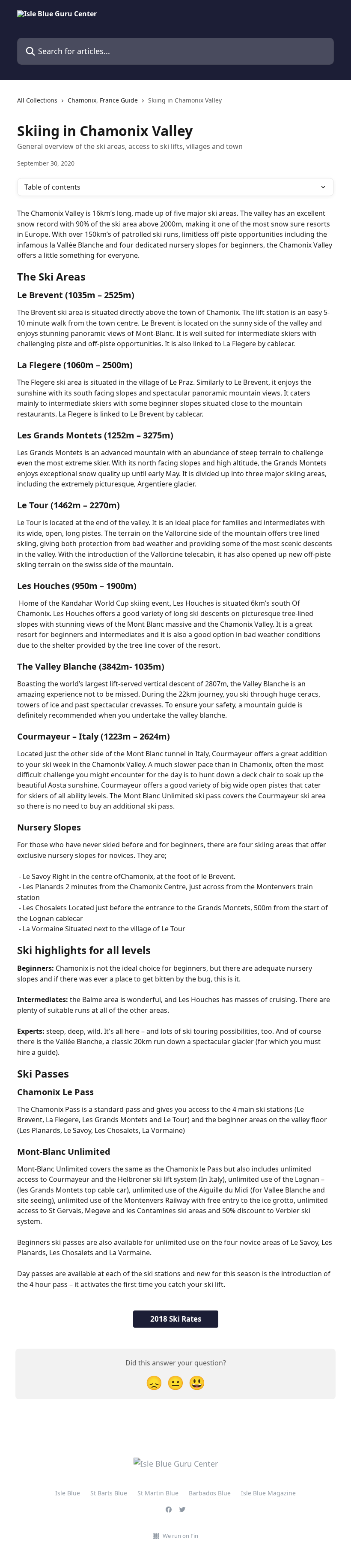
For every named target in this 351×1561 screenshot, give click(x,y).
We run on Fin (180, 1536)
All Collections (37, 100)
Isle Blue (67, 1493)
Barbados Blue (210, 1493)
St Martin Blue (157, 1493)
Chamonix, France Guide (103, 100)
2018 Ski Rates (175, 1319)
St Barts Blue (108, 1493)
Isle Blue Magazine (268, 1493)
